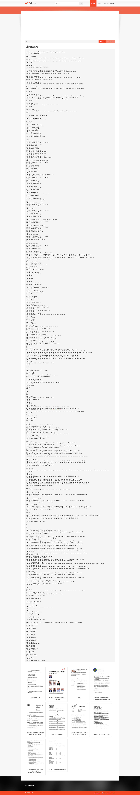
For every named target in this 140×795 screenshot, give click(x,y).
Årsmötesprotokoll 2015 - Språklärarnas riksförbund (101, 698)
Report (103, 42)
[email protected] (55, 409)
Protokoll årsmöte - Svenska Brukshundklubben (35, 733)
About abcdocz (97, 792)
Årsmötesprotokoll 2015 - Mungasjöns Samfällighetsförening (35, 771)
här (79, 697)
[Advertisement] (70, 25)
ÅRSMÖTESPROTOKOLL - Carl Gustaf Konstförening (79, 733)
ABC (30, 3)
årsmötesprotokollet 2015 (101, 734)
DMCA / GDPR (106, 792)
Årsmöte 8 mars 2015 (57, 734)
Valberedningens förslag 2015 (57, 769)
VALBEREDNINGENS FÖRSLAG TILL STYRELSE (57, 698)
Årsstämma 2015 (35, 697)
